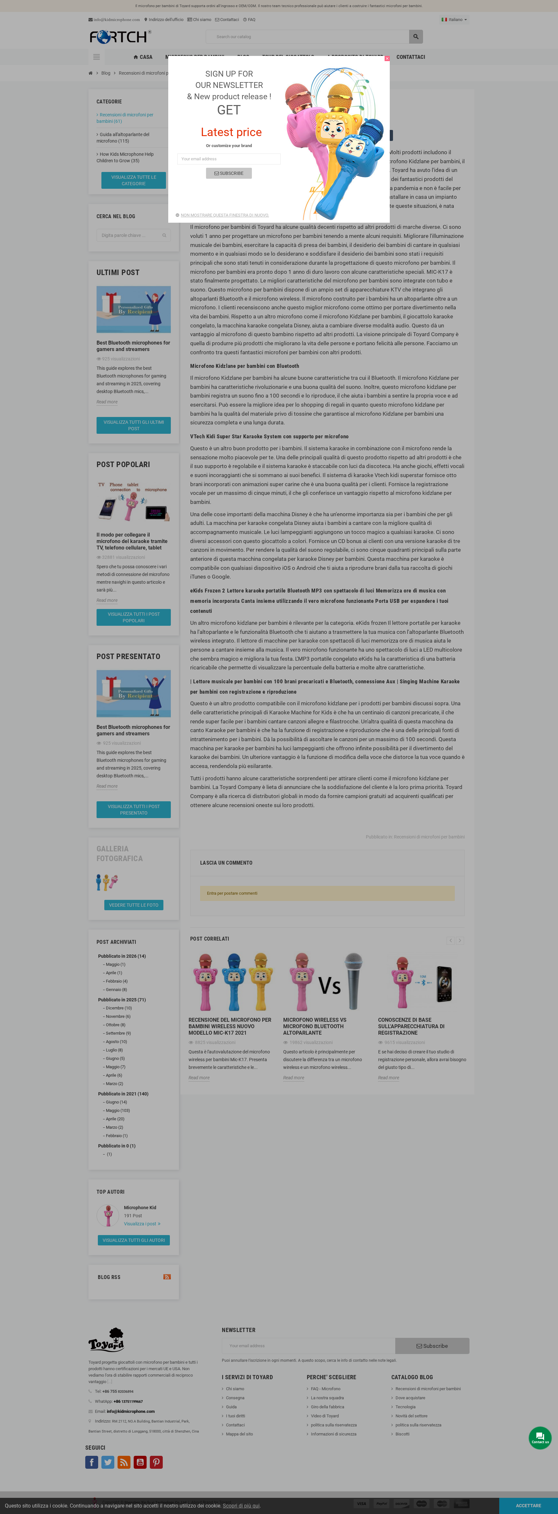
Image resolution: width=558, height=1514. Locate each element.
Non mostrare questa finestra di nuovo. (225, 215)
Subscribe (231, 173)
